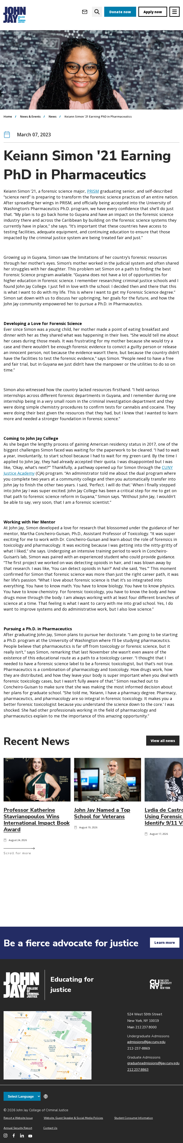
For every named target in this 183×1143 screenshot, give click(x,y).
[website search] (97, 12)
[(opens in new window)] (161, 987)
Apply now (152, 12)
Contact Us (50, 1128)
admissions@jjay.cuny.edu (146, 1042)
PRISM (93, 191)
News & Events (30, 116)
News (52, 116)
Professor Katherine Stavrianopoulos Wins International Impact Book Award (37, 819)
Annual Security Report (18, 1128)
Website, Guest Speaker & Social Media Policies (73, 1118)
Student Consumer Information (133, 1118)
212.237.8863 (138, 1069)
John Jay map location (48, 1045)
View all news (163, 740)
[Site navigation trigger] (174, 12)
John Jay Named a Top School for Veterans (102, 813)
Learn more (164, 942)
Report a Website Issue (18, 1118)
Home (8, 116)
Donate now (120, 12)
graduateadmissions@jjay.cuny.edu (153, 1063)
